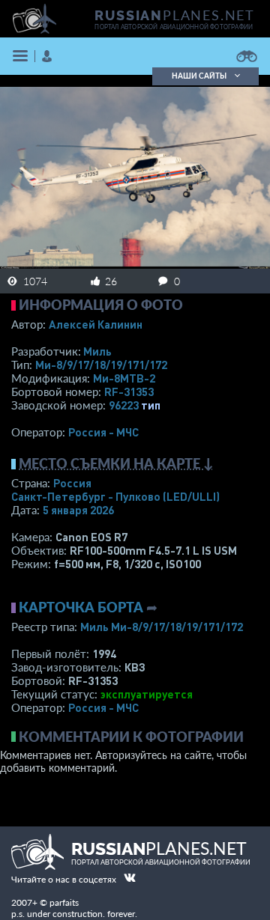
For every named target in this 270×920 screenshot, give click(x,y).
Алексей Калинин (95, 324)
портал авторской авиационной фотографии (173, 27)
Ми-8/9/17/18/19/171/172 (101, 364)
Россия (72, 483)
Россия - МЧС (103, 432)
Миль (97, 351)
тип (150, 405)
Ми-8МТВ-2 (124, 378)
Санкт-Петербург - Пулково (115, 496)
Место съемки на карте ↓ (116, 463)
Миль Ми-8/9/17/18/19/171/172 (161, 626)
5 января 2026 (78, 510)
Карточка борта (81, 607)
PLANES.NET (174, 15)
